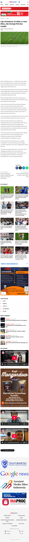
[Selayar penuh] (26, 364)
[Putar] (2, 364)
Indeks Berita (7, 515)
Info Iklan (21, 523)
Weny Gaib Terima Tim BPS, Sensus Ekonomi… (15, 337)
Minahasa (8, 319)
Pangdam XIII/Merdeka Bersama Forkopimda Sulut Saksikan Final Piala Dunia (21, 228)
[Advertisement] (14, 64)
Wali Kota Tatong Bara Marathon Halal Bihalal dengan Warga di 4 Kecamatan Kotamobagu (7, 175)
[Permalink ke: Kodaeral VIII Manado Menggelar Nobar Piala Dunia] (7, 236)
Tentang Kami (21, 515)
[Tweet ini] (20, 167)
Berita (7, 329)
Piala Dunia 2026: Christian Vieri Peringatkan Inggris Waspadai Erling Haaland (7, 256)
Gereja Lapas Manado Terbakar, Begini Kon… (15, 331)
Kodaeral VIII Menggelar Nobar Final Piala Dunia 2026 (6, 228)
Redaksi (7, 517)
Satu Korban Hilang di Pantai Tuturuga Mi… (17, 320)
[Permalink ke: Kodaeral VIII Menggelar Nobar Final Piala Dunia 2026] (7, 221)
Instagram (8, 533)
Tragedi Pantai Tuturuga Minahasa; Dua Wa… (16, 326)
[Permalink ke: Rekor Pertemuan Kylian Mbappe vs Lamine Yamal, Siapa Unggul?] (21, 236)
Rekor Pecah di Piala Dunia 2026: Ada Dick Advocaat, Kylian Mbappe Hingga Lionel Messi (7, 212)
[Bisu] (24, 364)
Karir (21, 517)
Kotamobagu (6, 308)
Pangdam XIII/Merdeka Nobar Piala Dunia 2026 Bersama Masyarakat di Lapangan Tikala (21, 257)
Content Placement (7, 523)
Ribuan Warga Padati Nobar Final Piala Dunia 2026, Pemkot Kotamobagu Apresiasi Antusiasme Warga (21, 212)
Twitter (22, 531)
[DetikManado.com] (14, 2)
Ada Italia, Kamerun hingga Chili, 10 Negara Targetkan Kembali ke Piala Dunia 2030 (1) (21, 197)
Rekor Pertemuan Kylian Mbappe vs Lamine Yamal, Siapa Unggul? (21, 243)
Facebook (8, 531)
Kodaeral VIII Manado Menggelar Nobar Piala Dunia (6, 243)
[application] (14, 358)
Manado (5, 303)
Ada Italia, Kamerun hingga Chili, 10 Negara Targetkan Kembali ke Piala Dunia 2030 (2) (7, 197)
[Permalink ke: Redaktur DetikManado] (2, 29)
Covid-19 (5, 306)
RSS (22, 533)
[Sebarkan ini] (16, 167)
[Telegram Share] (23, 167)
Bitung (4, 311)
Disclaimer (14, 525)
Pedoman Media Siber (21, 520)
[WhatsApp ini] (27, 167)
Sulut (4, 301)
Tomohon (12, 324)
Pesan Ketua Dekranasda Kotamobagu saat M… (17, 343)
